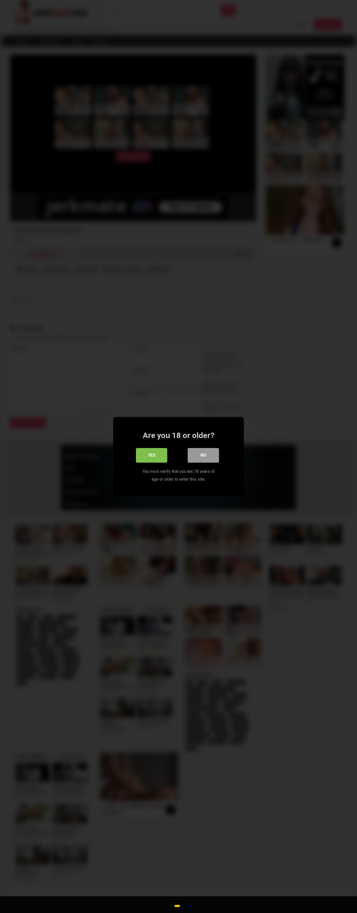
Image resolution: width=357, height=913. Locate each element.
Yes (152, 455)
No (203, 455)
